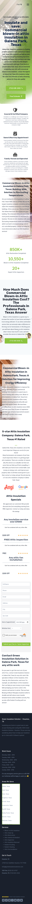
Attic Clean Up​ (9, 833)
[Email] (15, 900)
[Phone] (12, 900)
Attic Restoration (10, 835)
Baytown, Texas (6, 820)
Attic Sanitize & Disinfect (12, 837)
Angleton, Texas (7, 798)
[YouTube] (21, 900)
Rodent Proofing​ (10, 844)
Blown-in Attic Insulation (12, 830)
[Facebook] (3, 900)
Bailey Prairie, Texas (8, 813)
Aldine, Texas (6, 786)
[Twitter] (6, 900)
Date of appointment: (9, 622)
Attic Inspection (9, 840)
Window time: (6, 628)
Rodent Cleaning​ (10, 847)
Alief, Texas (5, 790)
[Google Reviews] (18, 900)
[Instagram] (9, 900)
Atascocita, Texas (7, 805)
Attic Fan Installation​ (11, 849)
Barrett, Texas (6, 817)
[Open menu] (28, 4)
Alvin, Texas (5, 794)
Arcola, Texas (6, 801)
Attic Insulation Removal (12, 842)
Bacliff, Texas (6, 809)
